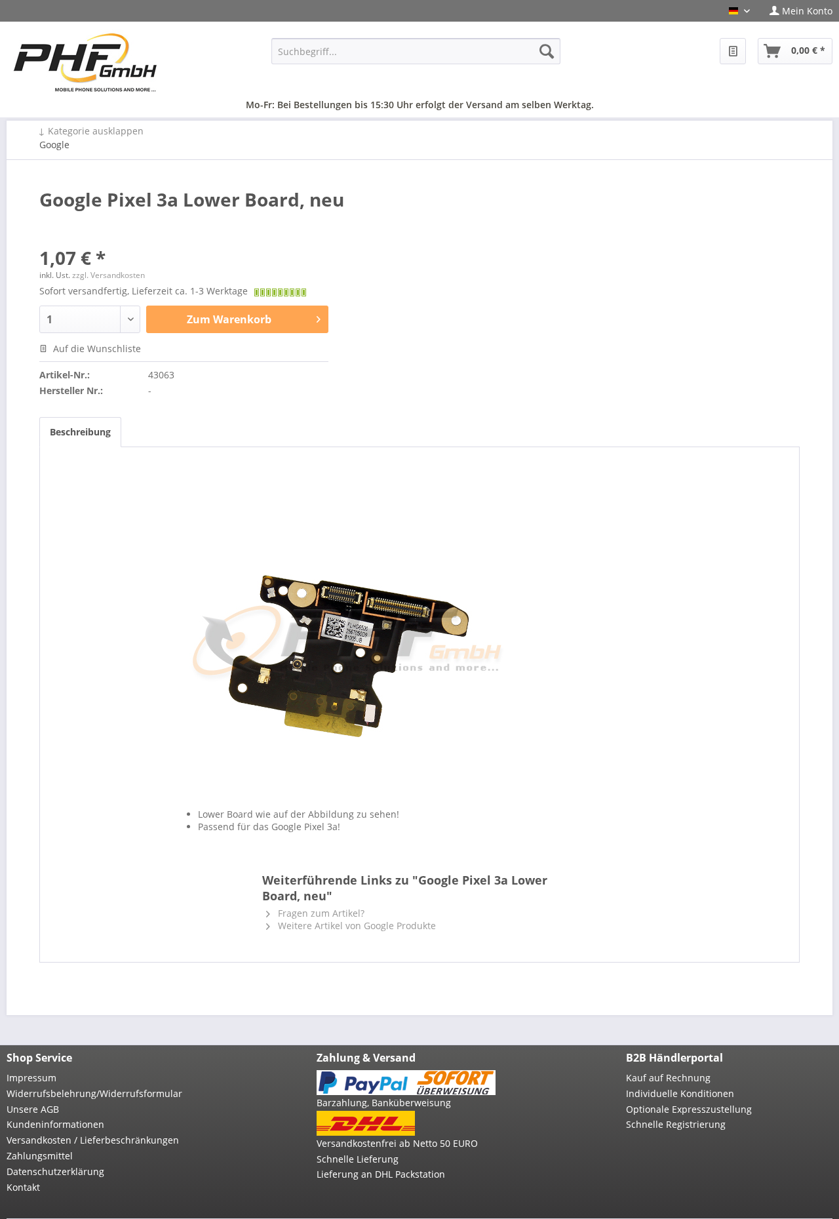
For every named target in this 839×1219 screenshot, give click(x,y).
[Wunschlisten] (733, 51)
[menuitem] (796, 11)
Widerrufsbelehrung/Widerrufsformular (94, 1093)
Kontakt (23, 1187)
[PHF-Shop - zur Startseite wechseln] (85, 62)
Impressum (31, 1077)
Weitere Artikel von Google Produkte (355, 925)
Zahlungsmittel (40, 1155)
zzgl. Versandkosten (108, 275)
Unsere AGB (33, 1109)
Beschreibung (80, 432)
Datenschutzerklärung (55, 1171)
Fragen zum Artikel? (319, 913)
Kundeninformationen (55, 1124)
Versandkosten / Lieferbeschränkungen (93, 1140)
